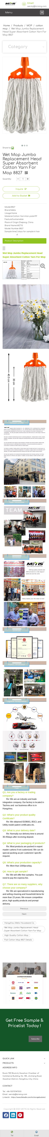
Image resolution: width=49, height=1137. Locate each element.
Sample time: (10, 232)
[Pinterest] (20, 1115)
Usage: (8, 213)
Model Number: (12, 229)
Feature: (8, 219)
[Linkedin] (13, 1115)
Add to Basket (19, 196)
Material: (9, 216)
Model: (8, 207)
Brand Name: (11, 225)
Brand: (8, 210)
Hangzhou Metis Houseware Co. (19, 923)
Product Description (14, 241)
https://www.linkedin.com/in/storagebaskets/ (28, 1097)
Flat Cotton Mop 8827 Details (18, 940)
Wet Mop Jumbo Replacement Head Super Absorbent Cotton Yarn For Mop (22, 929)
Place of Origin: (12, 222)
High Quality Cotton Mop (16, 935)
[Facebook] (6, 1115)
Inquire (19, 189)
